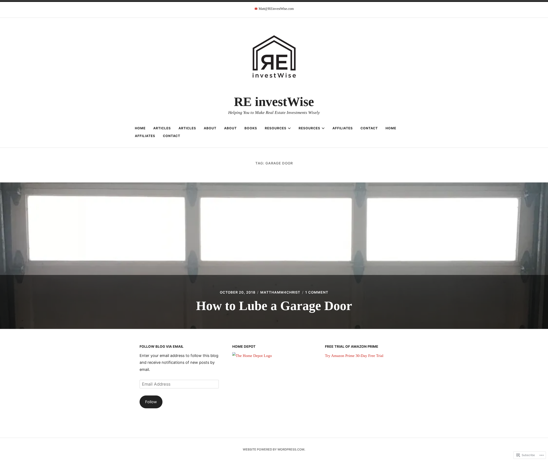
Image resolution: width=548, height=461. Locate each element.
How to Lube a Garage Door (274, 306)
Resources (275, 128)
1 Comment (316, 292)
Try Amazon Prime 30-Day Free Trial (354, 356)
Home (140, 128)
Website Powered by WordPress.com (273, 449)
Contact (369, 128)
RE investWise (274, 102)
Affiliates (342, 128)
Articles (162, 128)
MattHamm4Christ (280, 292)
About (210, 128)
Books (250, 128)
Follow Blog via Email (161, 346)
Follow (151, 402)
